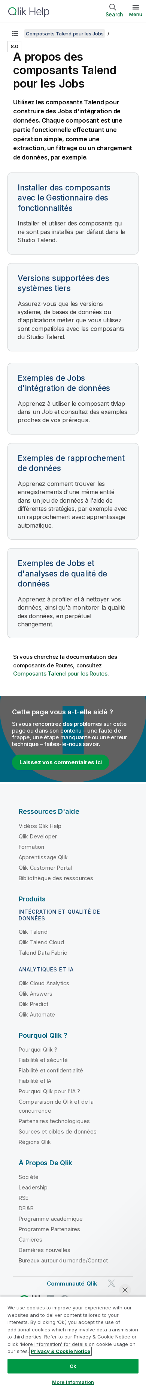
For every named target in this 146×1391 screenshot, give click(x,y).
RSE (23, 1198)
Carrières (30, 1239)
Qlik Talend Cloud (41, 942)
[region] (73, 1343)
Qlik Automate (37, 1014)
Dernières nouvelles (44, 1250)
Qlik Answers (35, 993)
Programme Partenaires (49, 1229)
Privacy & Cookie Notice (60, 1351)
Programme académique (51, 1218)
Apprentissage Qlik (43, 857)
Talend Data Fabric (43, 952)
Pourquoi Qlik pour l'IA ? (49, 1091)
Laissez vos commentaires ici (60, 762)
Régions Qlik (35, 1142)
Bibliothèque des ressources (56, 878)
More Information (73, 1382)
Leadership (33, 1187)
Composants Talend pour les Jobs (64, 34)
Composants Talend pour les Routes (60, 673)
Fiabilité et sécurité (43, 1060)
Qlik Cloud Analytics (44, 983)
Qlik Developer (38, 836)
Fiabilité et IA (35, 1081)
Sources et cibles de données (58, 1131)
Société (29, 1177)
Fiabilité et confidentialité (51, 1070)
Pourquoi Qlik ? (38, 1049)
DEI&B (26, 1208)
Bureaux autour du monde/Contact (63, 1260)
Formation (31, 847)
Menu (135, 14)
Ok (73, 1366)
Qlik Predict (33, 1004)
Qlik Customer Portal (45, 867)
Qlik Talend (33, 932)
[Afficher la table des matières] (15, 33)
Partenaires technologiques (54, 1121)
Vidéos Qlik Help (40, 826)
